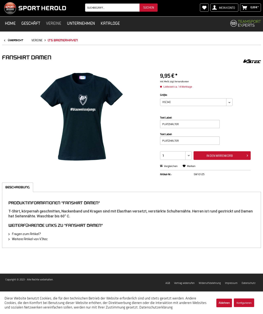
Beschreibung (17, 187)
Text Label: (166, 117)
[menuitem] (121, 7)
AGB (167, 283)
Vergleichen (171, 166)
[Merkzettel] (204, 7)
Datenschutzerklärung (156, 307)
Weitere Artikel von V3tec (29, 239)
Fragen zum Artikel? (26, 234)
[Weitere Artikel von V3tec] (252, 61)
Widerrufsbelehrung (210, 283)
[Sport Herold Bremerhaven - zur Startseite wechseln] (35, 8)
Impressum (231, 283)
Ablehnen (224, 303)
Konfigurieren (243, 303)
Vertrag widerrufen (184, 283)
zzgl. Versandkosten (179, 81)
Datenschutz (249, 283)
